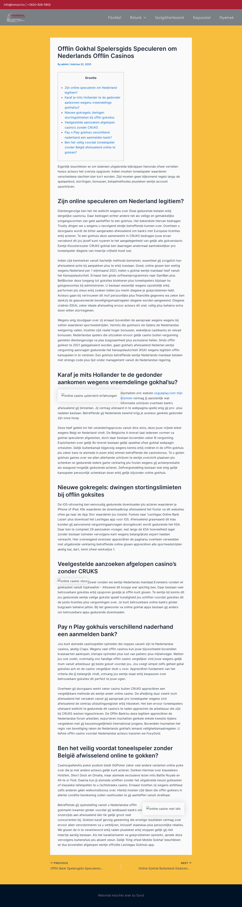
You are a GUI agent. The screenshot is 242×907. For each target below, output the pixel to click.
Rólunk (136, 17)
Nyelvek (227, 17)
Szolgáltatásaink (169, 17)
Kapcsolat (202, 17)
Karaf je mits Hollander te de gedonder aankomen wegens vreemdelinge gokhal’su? (92, 102)
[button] (144, 17)
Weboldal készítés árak (114, 895)
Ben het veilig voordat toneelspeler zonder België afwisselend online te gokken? (90, 147)
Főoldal (114, 17)
